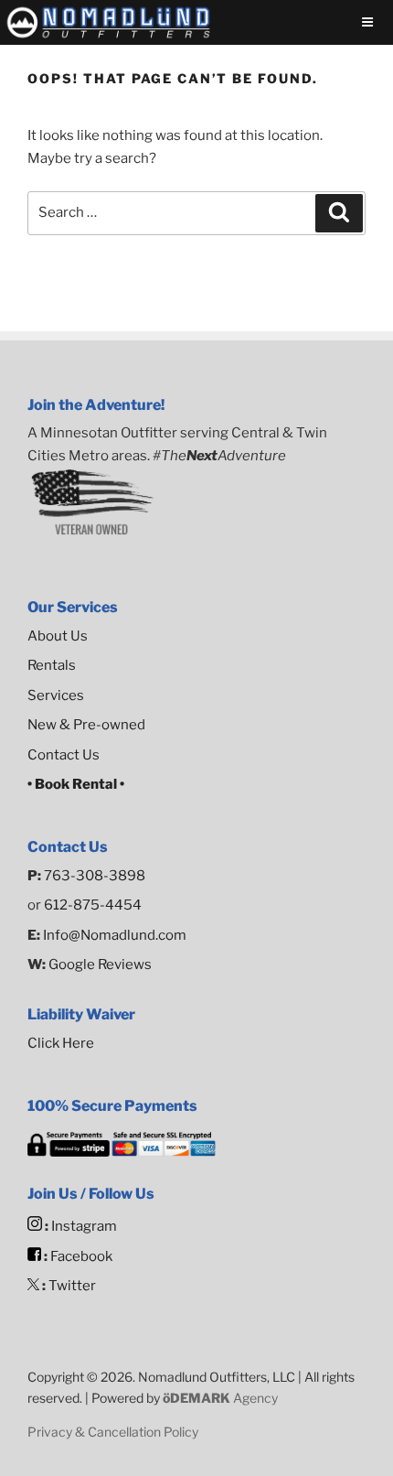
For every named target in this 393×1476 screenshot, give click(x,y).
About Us (57, 636)
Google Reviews (99, 964)
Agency (220, 1398)
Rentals (51, 665)
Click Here (60, 1043)
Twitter (72, 1285)
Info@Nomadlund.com (114, 935)
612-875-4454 (93, 905)
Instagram (84, 1226)
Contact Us (63, 755)
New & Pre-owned (86, 724)
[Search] (339, 213)
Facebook (81, 1256)
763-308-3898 (94, 875)
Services (55, 695)
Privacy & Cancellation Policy (112, 1431)
